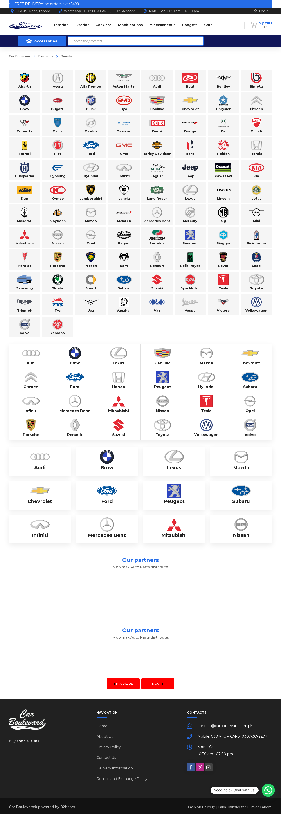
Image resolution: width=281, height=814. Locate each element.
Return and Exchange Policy (122, 779)
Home (102, 726)
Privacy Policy (109, 747)
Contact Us (106, 758)
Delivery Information (115, 768)
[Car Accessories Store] (25, 25)
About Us (105, 736)
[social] (191, 767)
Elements (46, 56)
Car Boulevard (20, 56)
